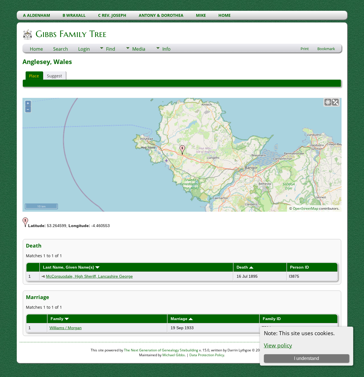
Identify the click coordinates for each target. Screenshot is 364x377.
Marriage (180, 318)
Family (58, 318)
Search (60, 49)
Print (305, 48)
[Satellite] (335, 102)
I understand (306, 358)
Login (84, 49)
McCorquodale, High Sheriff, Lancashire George (89, 276)
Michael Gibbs (173, 355)
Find (110, 49)
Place (34, 76)
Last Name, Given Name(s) (69, 267)
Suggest (54, 76)
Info (166, 49)
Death (243, 267)
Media (138, 49)
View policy (278, 345)
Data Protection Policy (206, 355)
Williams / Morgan (65, 328)
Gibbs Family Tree (71, 34)
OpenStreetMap (305, 208)
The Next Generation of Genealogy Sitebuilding (161, 350)
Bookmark (326, 48)
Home (36, 49)
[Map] (327, 102)
